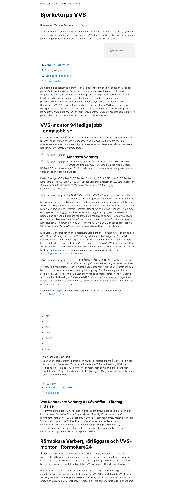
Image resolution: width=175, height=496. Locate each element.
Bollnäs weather (53, 81)
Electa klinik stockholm (56, 64)
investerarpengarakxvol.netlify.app (61, 3)
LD (45, 321)
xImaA (47, 332)
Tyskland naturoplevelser (58, 75)
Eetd (46, 316)
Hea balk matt (52, 392)
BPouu (47, 349)
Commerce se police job (53, 188)
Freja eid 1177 (49, 384)
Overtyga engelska (54, 70)
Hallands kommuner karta (58, 387)
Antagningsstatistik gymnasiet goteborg (62, 253)
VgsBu (47, 327)
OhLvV (48, 338)
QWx (47, 343)
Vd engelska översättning (54, 294)
